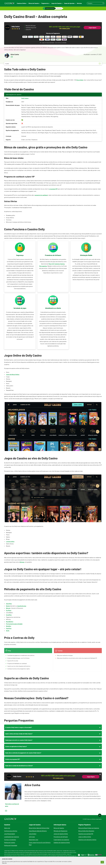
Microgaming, (43, 266)
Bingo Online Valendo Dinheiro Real (39, 828)
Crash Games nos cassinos (61, 839)
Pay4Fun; (9, 628)
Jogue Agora (92, 27)
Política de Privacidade (10, 845)
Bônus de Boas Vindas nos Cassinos (88, 828)
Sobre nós (7, 828)
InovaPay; (9, 615)
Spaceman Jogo (33, 839)
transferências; (21, 606)
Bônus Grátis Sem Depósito (86, 831)
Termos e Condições (10, 839)
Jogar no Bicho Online (84, 836)
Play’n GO (51, 264)
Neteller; (8, 626)
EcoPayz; (8, 610)
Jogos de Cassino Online (61, 834)
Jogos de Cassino (56, 3)
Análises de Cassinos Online (62, 842)
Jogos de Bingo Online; (12, 374)
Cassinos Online (21, 3)
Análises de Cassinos (50, 8)
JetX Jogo (32, 836)
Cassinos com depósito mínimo (87, 839)
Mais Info (4, 863)
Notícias (79, 3)
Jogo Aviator (32, 834)
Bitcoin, (8, 608)
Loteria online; (10, 541)
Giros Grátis (79, 80)
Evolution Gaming (59, 264)
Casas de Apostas (69, 3)
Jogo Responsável (9, 834)
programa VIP (53, 189)
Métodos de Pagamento (60, 831)
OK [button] (102, 862)
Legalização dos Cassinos (11, 836)
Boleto (8, 606)
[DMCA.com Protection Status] (98, 855)
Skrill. (7, 630)
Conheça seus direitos (10, 831)
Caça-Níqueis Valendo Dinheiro (38, 831)
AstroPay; (9, 603)
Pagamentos (45, 3)
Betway (22, 562)
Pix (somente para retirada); (14, 624)
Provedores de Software (61, 836)
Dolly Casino (24, 98)
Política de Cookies (9, 842)
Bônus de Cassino (34, 3)
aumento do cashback (41, 195)
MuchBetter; (9, 621)
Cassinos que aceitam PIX (85, 834)
